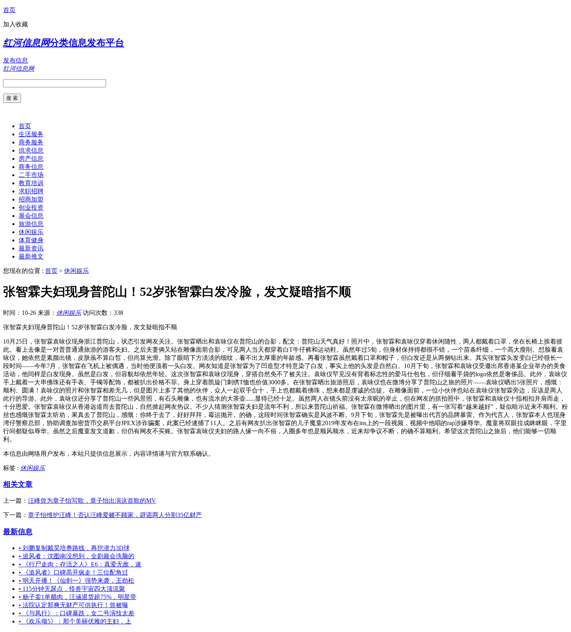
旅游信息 (31, 224)
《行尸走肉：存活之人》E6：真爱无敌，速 (80, 564)
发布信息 (15, 60)
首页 (9, 10)
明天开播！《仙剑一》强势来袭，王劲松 (76, 580)
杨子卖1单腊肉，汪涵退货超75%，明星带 (77, 597)
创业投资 (31, 207)
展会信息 (31, 215)
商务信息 (31, 166)
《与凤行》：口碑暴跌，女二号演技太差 (76, 613)
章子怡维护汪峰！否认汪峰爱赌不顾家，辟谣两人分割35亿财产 (115, 515)
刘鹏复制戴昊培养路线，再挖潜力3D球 (74, 548)
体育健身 (31, 240)
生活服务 (31, 134)
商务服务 (31, 142)
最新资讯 (31, 248)
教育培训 (31, 183)
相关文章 (18, 484)
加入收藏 (15, 24)
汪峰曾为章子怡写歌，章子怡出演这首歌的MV (92, 500)
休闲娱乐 (31, 232)
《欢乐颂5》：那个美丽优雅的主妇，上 (75, 621)
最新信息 (18, 532)
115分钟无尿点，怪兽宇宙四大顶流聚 (72, 588)
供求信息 (31, 150)
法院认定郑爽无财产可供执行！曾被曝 (73, 605)
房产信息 (31, 158)
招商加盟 (31, 199)
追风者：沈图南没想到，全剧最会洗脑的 (76, 556)
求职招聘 (31, 191)
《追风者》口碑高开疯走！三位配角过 (73, 572)
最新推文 (31, 256)
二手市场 (31, 175)
